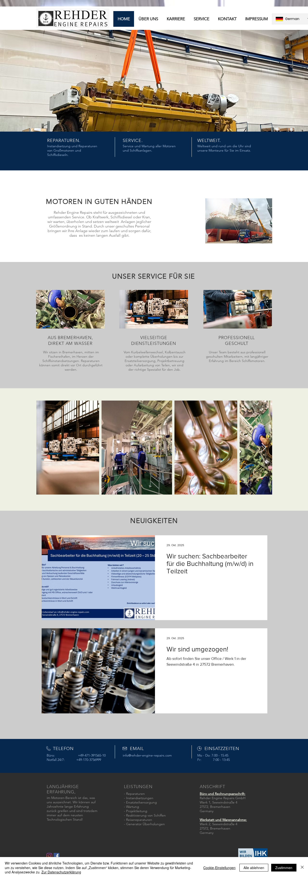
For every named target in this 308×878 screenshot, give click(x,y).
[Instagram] (49, 856)
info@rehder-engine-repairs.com (147, 755)
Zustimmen (283, 867)
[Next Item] (264, 447)
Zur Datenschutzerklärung (61, 872)
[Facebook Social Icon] (56, 856)
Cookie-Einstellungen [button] (219, 867)
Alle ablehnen (254, 867)
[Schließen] (302, 867)
